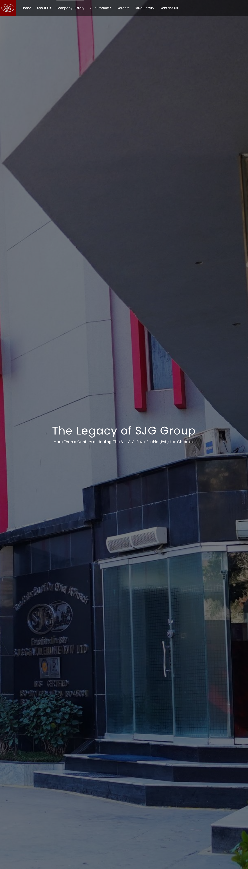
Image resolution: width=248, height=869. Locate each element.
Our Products (100, 8)
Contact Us (169, 8)
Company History (70, 8)
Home (26, 8)
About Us (44, 8)
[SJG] (8, 8)
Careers (123, 8)
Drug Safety (144, 8)
